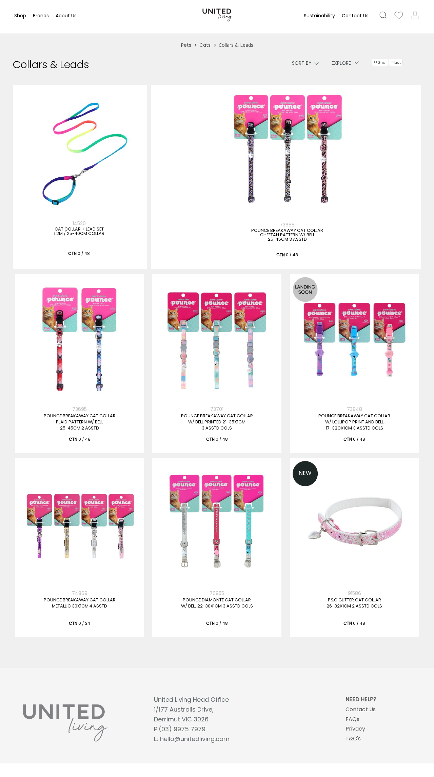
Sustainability (319, 15)
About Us (66, 15)
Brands (41, 15)
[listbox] (296, 63)
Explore (341, 63)
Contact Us (355, 15)
